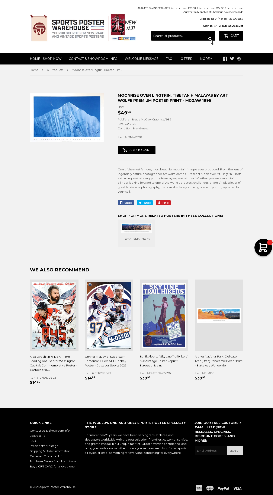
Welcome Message (141, 59)
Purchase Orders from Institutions (53, 461)
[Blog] (239, 59)
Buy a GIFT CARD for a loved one (52, 466)
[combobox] (183, 36)
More (205, 59)
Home (34, 70)
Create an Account (230, 25)
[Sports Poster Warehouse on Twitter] (232, 59)
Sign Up (235, 450)
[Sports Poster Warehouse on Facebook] (225, 59)
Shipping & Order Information (50, 451)
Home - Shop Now (46, 59)
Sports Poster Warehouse (58, 487)
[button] (183, 44)
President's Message (44, 446)
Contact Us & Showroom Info (50, 430)
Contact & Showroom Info (93, 59)
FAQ (169, 59)
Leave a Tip (37, 435)
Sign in (208, 25)
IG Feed (186, 59)
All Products (55, 70)
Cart (234, 36)
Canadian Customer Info (46, 456)
